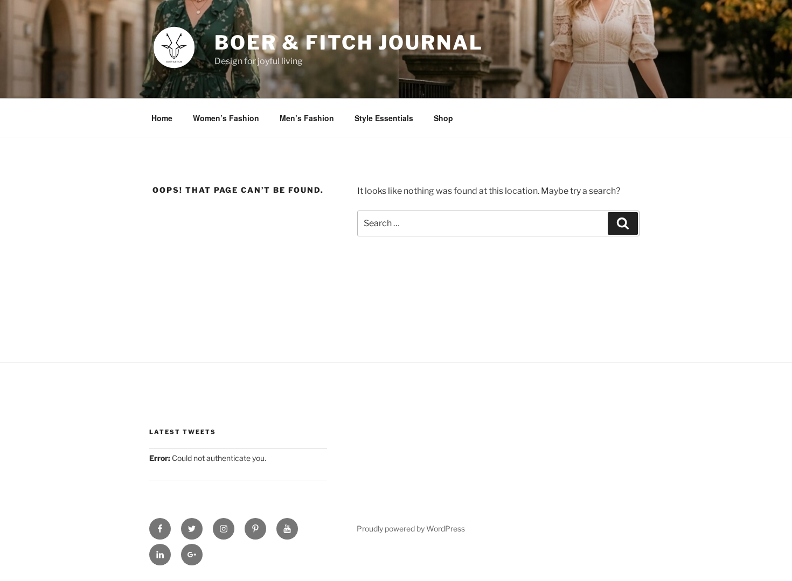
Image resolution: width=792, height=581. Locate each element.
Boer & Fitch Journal (348, 42)
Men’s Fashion (307, 118)
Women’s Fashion (226, 118)
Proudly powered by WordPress (411, 528)
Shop (443, 118)
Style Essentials (384, 118)
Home (161, 118)
